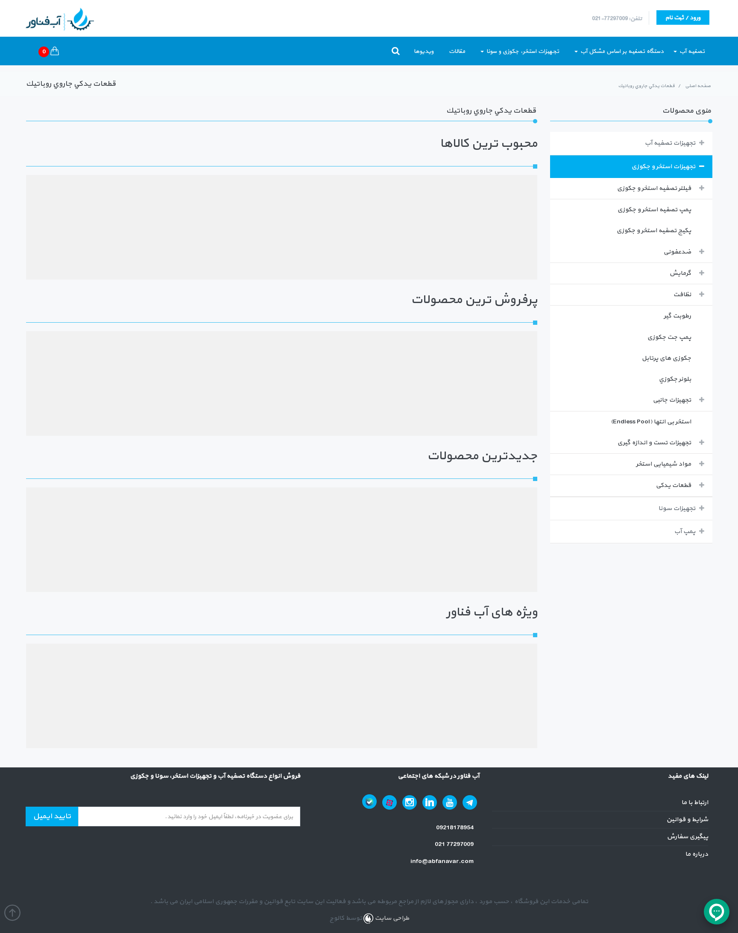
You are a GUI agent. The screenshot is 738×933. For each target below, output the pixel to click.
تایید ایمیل (52, 816)
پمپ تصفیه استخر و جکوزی (654, 210)
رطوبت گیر (677, 316)
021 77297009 (455, 844)
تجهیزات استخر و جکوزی (663, 167)
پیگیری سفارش (687, 837)
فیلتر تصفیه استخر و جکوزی (654, 188)
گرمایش (680, 273)
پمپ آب (684, 531)
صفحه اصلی (698, 86)
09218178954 (455, 828)
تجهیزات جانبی (672, 400)
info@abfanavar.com (442, 861)
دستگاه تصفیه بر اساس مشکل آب (621, 51)
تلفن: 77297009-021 (617, 19)
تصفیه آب (691, 51)
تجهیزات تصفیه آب (669, 143)
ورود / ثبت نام (682, 17)
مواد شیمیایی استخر (663, 464)
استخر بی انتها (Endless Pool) (651, 422)
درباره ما (696, 854)
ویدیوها (423, 51)
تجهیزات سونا (676, 508)
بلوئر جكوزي (675, 379)
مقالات (457, 51)
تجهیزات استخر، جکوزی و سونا (522, 51)
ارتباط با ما (694, 803)
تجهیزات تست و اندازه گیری (654, 443)
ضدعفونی (677, 252)
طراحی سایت (391, 918)
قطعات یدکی (673, 485)
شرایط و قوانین (687, 820)
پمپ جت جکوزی (669, 337)
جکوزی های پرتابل (666, 358)
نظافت (682, 295)
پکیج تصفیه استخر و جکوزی (653, 231)
